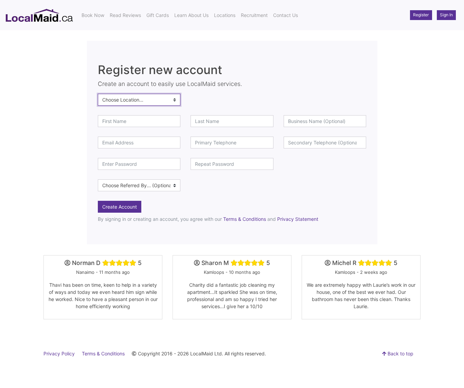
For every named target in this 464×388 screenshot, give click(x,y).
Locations (224, 15)
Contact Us (285, 15)
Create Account (119, 207)
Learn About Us (191, 15)
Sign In (446, 14)
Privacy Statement (297, 219)
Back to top (399, 353)
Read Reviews (125, 15)
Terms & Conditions (244, 219)
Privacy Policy (59, 353)
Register (421, 14)
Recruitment (254, 15)
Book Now (93, 15)
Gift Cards (157, 15)
